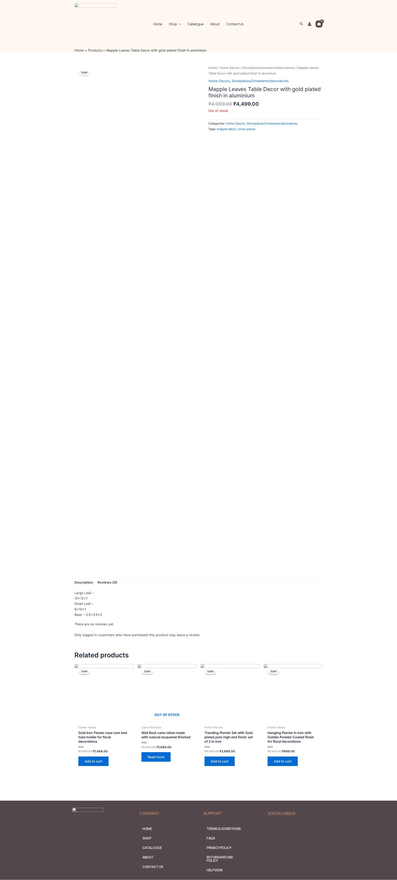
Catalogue (196, 24)
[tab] (83, 582)
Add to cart (93, 761)
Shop (173, 24)
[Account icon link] (309, 24)
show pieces (247, 129)
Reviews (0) (107, 582)
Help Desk (215, 870)
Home (157, 24)
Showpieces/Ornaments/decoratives (268, 68)
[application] (179, 24)
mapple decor (226, 129)
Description (83, 582)
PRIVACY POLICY (219, 847)
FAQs (211, 838)
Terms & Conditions (224, 828)
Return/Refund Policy (220, 859)
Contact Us (235, 24)
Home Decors (230, 68)
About (215, 24)
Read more (156, 757)
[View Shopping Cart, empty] (319, 23)
